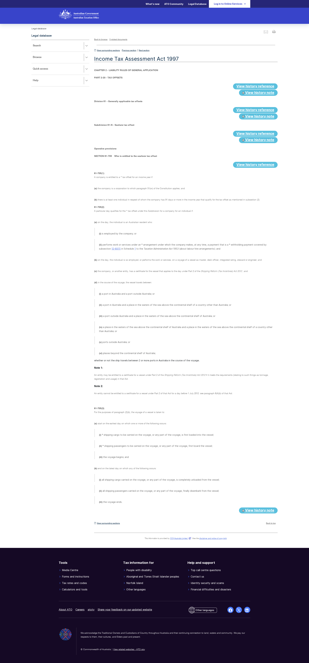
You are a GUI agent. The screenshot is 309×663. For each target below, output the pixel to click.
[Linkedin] (247, 610)
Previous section (129, 51)
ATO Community (173, 4)
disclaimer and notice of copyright (213, 539)
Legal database (41, 35)
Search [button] (41, 48)
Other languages (205, 610)
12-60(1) (116, 248)
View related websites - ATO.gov (129, 649)
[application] (60, 63)
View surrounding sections (108, 51)
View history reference (255, 86)
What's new (152, 4)
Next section (144, 51)
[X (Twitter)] (239, 610)
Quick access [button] (45, 71)
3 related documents (118, 40)
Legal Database (197, 4)
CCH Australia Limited (180, 539)
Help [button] (40, 82)
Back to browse (101, 40)
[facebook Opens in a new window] (230, 610)
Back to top (271, 523)
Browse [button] (42, 59)
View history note (259, 93)
